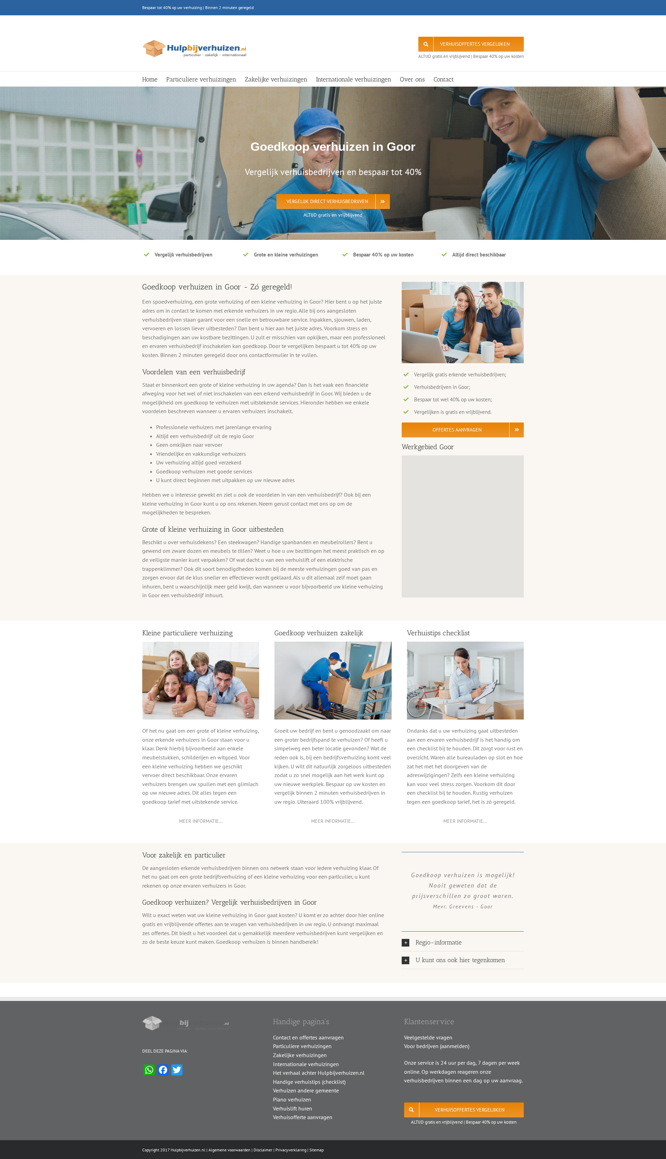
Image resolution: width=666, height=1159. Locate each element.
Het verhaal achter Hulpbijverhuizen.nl (319, 1072)
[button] (463, 942)
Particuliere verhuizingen (302, 1046)
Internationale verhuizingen (306, 1064)
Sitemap (316, 1149)
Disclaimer (263, 1149)
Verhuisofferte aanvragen (302, 1117)
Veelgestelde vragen (428, 1037)
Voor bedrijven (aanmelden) (436, 1046)
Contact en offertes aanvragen (308, 1037)
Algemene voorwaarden (229, 1149)
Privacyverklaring (290, 1149)
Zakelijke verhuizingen (300, 1055)
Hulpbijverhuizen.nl (188, 1149)
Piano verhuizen (292, 1099)
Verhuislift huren (292, 1108)
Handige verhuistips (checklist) (309, 1081)
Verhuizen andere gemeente (306, 1090)
